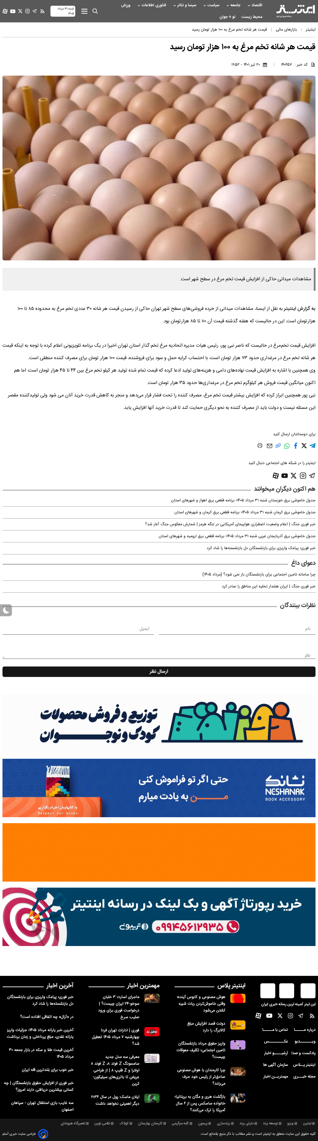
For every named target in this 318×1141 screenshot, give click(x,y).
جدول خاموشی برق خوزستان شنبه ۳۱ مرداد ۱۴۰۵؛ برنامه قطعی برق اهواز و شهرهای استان (243, 500)
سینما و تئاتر (187, 5)
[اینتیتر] (296, 11)
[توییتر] (20, 11)
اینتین (307, 1124)
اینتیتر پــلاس (304, 1065)
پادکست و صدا (303, 1053)
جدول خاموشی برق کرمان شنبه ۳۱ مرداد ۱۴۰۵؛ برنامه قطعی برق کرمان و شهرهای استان (245, 512)
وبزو (290, 1124)
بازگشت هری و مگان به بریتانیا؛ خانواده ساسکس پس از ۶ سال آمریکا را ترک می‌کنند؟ (200, 1103)
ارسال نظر (159, 672)
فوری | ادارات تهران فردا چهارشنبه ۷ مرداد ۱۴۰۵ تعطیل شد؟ (115, 1037)
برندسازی (223, 1124)
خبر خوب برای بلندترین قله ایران (48, 1070)
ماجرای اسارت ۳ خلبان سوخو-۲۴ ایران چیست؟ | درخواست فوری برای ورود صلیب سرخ (118, 1007)
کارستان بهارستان (150, 1124)
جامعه (235, 5)
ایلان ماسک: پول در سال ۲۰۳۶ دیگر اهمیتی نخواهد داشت (115, 1100)
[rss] (42, 11)
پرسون (202, 1124)
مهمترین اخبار (143, 986)
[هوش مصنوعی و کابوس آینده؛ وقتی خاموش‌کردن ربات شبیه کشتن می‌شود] (237, 998)
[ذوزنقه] (159, 723)
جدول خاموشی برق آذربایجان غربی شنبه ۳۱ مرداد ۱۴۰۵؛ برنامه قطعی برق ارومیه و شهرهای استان (237, 536)
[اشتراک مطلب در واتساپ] (286, 448)
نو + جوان (227, 17)
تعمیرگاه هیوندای (73, 1124)
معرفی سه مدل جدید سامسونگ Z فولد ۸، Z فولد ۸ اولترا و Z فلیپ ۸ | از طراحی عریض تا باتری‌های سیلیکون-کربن (115, 1070)
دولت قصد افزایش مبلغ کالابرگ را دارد (206, 1027)
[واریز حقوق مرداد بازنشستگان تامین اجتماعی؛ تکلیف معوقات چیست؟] (237, 1044)
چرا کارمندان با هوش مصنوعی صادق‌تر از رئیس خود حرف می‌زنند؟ (201, 1077)
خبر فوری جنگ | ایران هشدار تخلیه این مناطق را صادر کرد (269, 586)
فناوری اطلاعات (154, 5)
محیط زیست (252, 17)
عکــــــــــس (276, 1041)
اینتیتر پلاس (231, 986)
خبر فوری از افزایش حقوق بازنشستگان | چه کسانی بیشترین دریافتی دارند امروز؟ (39, 1086)
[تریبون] (159, 917)
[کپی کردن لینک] (278, 447)
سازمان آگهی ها (275, 1065)
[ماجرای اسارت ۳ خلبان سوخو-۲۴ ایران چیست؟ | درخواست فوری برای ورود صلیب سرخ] (151, 998)
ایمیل (144, 629)
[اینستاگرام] (27, 11)
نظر (308, 655)
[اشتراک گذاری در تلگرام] (313, 447)
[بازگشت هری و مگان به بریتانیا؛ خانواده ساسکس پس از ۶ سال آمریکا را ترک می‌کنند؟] (237, 1098)
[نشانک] (159, 788)
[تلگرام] (34, 11)
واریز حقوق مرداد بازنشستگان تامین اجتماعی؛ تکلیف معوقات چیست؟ (200, 1050)
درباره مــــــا (305, 1030)
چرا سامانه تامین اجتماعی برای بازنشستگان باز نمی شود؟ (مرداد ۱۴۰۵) (259, 574)
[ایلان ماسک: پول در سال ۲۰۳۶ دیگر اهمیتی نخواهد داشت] (151, 1098)
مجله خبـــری (304, 1076)
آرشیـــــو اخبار (276, 1053)
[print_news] (260, 446)
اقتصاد (257, 5)
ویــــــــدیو (305, 1041)
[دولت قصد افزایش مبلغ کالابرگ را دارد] (237, 1025)
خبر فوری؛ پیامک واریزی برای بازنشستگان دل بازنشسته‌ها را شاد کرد (261, 548)
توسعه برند (270, 1124)
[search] (95, 11)
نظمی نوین (102, 1124)
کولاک (124, 1124)
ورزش (126, 5)
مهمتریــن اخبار (275, 1076)
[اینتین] (159, 852)
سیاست (213, 5)
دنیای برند (246, 1124)
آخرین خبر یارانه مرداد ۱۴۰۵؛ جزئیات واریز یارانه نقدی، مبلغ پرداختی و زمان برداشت (40, 1033)
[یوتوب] (12, 11)
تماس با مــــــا (275, 1030)
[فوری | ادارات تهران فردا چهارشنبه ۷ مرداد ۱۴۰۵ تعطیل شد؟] (151, 1031)
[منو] (84, 11)
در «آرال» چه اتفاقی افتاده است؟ (47, 1017)
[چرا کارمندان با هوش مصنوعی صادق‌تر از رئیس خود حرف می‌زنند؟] (237, 1071)
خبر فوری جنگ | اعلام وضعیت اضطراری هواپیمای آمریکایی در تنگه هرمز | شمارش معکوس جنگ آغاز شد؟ (230, 524)
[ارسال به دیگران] (269, 448)
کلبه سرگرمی (180, 1124)
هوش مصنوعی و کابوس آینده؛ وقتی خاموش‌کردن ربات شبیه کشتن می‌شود (201, 1004)
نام (308, 629)
